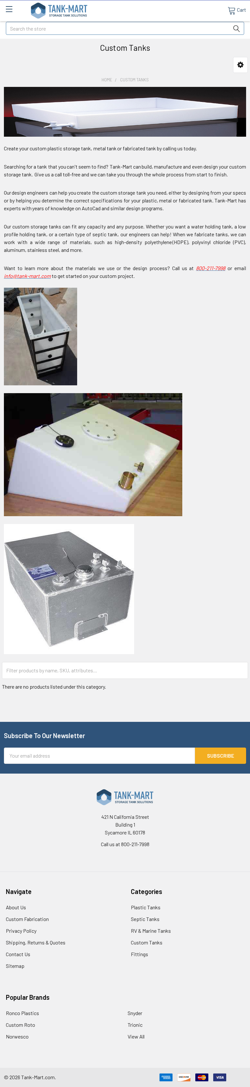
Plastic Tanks (145, 907)
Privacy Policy (21, 931)
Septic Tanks (145, 919)
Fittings (139, 954)
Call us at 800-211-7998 (125, 844)
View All (136, 1036)
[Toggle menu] (9, 9)
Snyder (135, 1013)
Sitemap (15, 966)
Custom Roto (20, 1025)
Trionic (135, 1025)
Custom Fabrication (27, 919)
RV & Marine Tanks (151, 931)
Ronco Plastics (22, 1013)
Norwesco (17, 1036)
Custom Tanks (146, 942)
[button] (240, 65)
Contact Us (18, 954)
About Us (16, 907)
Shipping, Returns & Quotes (35, 942)
